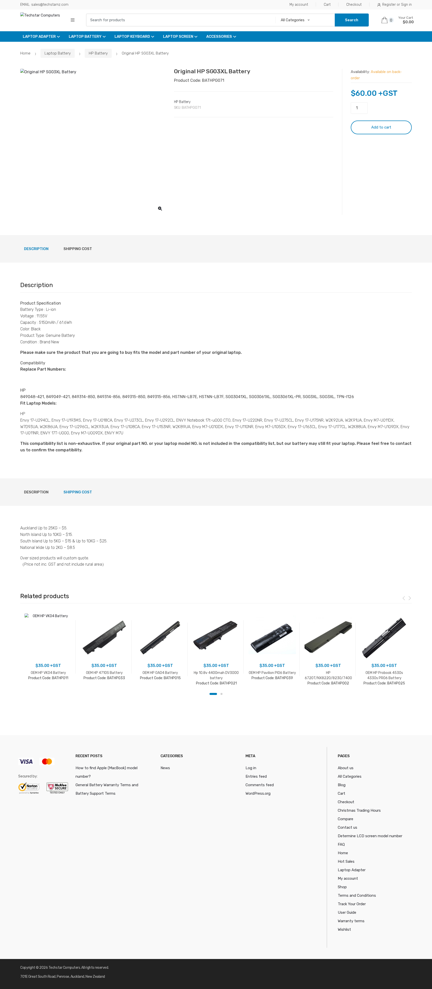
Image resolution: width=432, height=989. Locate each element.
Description (36, 249)
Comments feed (260, 785)
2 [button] (221, 694)
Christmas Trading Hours (359, 810)
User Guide (347, 912)
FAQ (341, 844)
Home (25, 53)
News (165, 768)
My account (299, 5)
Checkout (354, 5)
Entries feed (256, 776)
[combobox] (179, 20)
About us (346, 768)
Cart (327, 5)
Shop (342, 887)
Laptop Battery (85, 36)
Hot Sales (346, 861)
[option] (93, 142)
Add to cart (381, 127)
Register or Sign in (397, 5)
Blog (342, 785)
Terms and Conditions (357, 895)
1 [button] (213, 694)
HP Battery (98, 53)
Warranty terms (351, 921)
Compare (345, 819)
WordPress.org (258, 793)
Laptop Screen (178, 36)
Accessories (219, 36)
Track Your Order (352, 904)
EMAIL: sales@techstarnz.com (44, 5)
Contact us (347, 827)
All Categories (350, 776)
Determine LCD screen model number (370, 836)
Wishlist (344, 929)
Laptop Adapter (39, 36)
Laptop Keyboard (132, 36)
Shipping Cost (78, 249)
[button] (160, 209)
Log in (251, 768)
